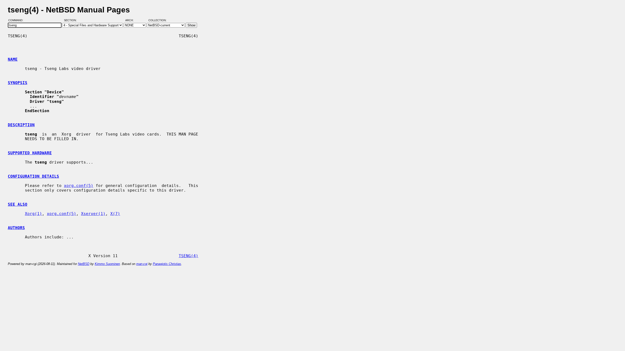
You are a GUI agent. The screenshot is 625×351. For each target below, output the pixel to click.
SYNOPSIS (17, 82)
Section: (71, 20)
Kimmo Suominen (107, 264)
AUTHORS (16, 227)
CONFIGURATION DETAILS (33, 176)
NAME (13, 59)
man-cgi (141, 264)
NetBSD (83, 264)
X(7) (115, 213)
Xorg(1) (33, 213)
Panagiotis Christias (167, 264)
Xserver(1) (93, 213)
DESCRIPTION (21, 125)
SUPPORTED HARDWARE (30, 153)
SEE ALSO (17, 204)
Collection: (157, 20)
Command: (17, 20)
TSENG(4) (188, 256)
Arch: (131, 20)
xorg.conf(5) (78, 185)
